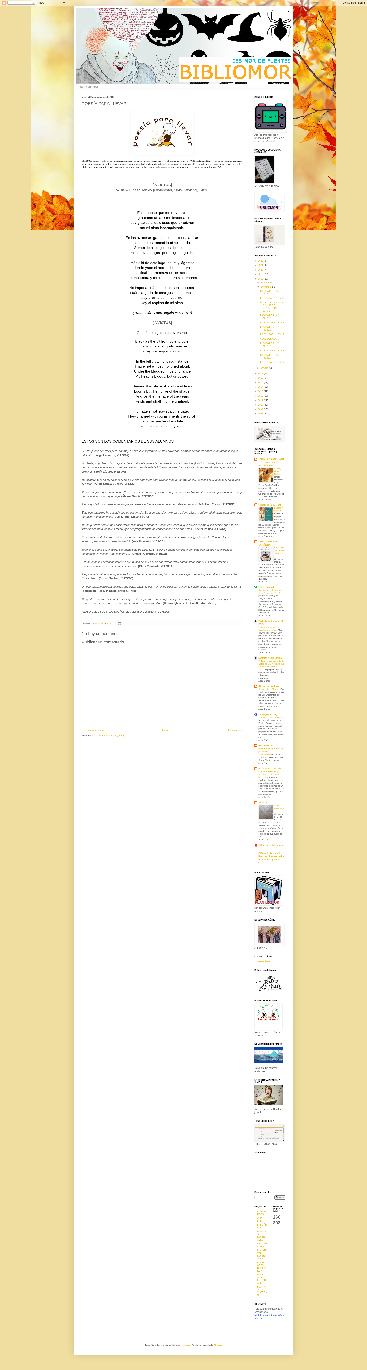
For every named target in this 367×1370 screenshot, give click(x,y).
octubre (265, 368)
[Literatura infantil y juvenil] (268, 1104)
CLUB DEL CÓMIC (270, 339)
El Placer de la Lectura (270, 845)
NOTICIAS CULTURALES (262, 1235)
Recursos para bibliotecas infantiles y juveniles (270, 748)
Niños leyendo (265, 754)
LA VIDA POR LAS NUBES (269, 292)
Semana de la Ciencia (268, 689)
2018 (261, 278)
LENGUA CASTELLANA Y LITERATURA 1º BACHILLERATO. (271, 462)
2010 (261, 405)
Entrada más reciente (94, 730)
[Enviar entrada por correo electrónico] (119, 623)
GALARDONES (262, 1245)
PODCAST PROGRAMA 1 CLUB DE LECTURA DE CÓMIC (272, 306)
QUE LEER (260, 1219)
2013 (261, 391)
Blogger (218, 1345)
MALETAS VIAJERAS (262, 1291)
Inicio (165, 730)
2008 (261, 413)
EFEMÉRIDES (262, 1226)
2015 (261, 382)
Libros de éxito (262, 961)
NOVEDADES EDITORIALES (261, 1278)
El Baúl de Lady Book (270, 505)
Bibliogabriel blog (267, 714)
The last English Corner (269, 717)
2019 (261, 274)
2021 (261, 265)
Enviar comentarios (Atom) (110, 735)
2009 (261, 409)
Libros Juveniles (267, 587)
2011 (261, 400)
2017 (261, 373)
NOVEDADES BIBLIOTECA (261, 1266)
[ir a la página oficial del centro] (268, 991)
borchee (186, 1345)
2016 (261, 378)
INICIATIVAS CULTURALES (262, 1254)
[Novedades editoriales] (268, 1062)
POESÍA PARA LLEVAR (272, 298)
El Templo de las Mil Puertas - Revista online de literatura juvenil (271, 856)
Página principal (88, 86)
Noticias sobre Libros (270, 658)
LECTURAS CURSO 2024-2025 (279, 550)
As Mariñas (264, 802)
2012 (261, 396)
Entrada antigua (233, 730)
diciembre (266, 282)
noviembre (266, 287)
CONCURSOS (261, 1213)
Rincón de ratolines (268, 686)
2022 (261, 260)
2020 (261, 269)
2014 (261, 387)
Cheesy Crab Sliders (278, 471)
